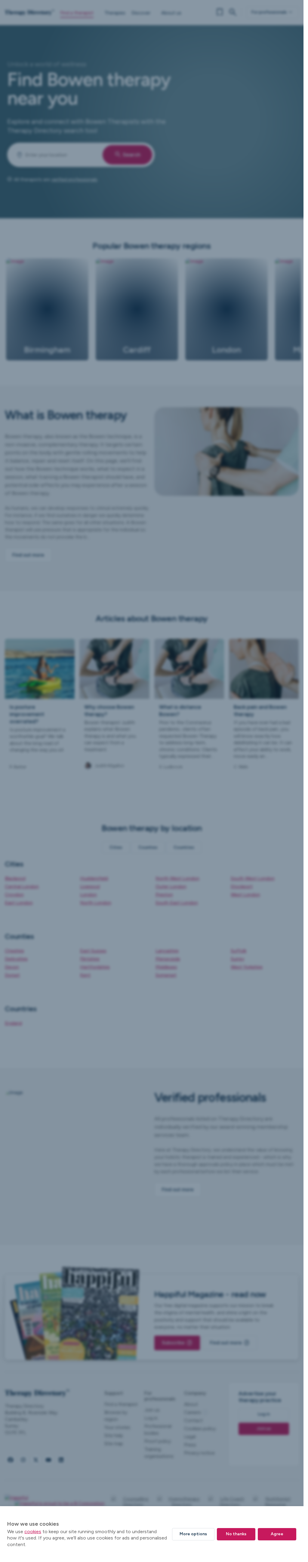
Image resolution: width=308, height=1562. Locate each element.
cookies (32, 1531)
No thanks (236, 1533)
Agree (277, 1533)
